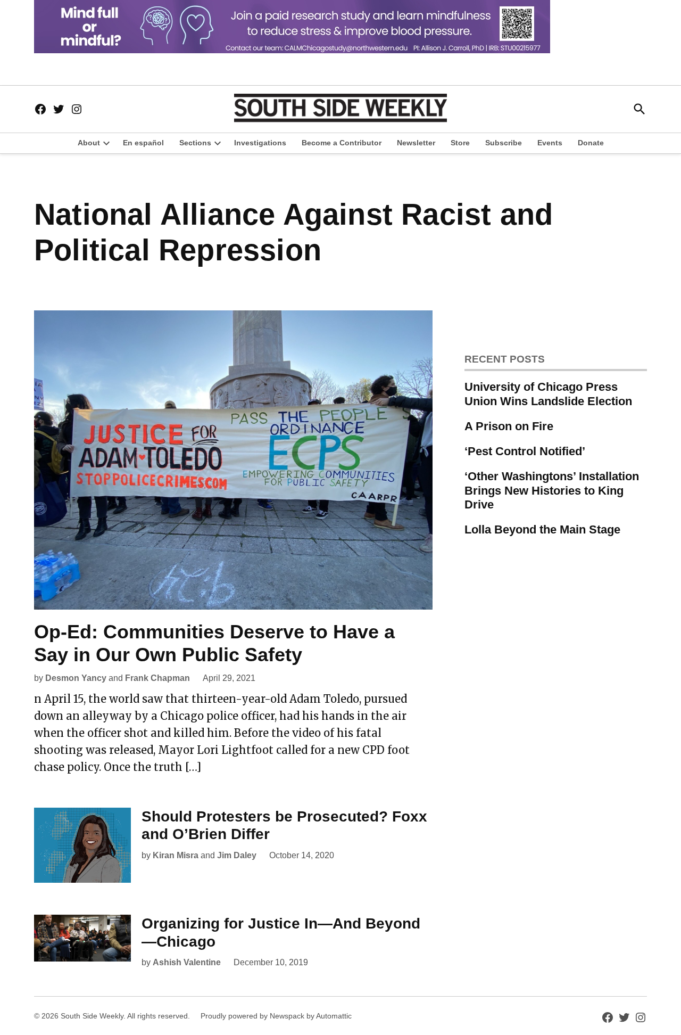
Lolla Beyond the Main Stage (542, 529)
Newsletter (416, 142)
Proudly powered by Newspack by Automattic (276, 1016)
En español (143, 142)
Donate (591, 142)
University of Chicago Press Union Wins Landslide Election (548, 394)
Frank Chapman (157, 678)
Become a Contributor (341, 142)
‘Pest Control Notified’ (524, 451)
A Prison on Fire (508, 426)
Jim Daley (236, 855)
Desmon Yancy (75, 678)
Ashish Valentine (187, 962)
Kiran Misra (175, 855)
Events (549, 142)
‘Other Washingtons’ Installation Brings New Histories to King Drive (551, 491)
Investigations (260, 142)
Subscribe (503, 142)
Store (460, 142)
